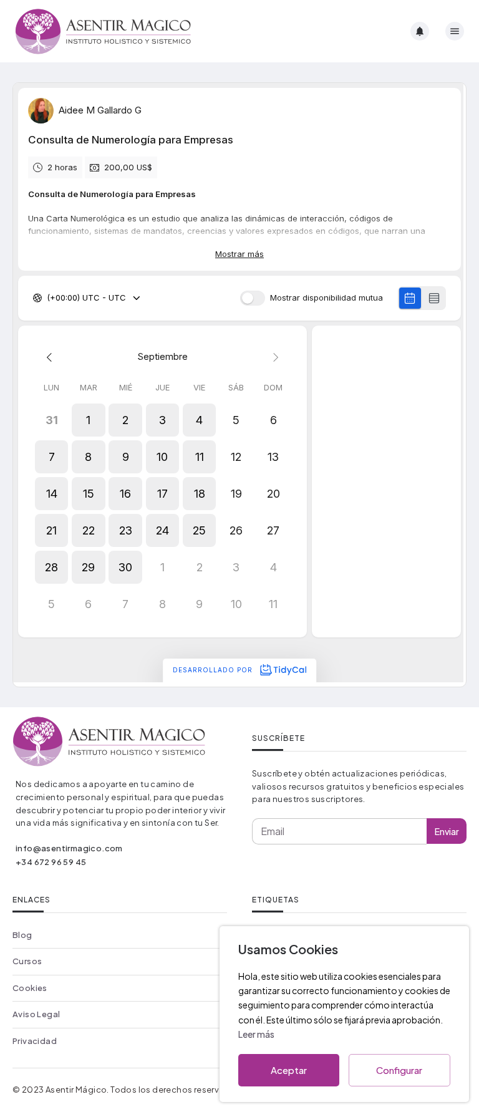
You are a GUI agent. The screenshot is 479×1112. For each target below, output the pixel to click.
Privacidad (34, 1041)
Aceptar (289, 1070)
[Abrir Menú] (454, 31)
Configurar (399, 1070)
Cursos (27, 961)
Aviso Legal (36, 1014)
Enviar (447, 831)
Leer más (256, 1034)
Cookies (29, 988)
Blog (22, 935)
